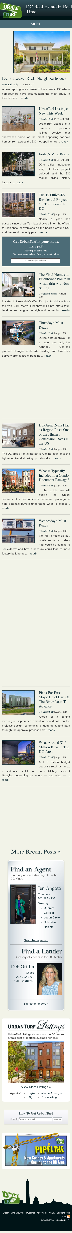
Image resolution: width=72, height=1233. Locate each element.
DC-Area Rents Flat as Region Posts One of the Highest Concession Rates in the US (54, 434)
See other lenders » (36, 1003)
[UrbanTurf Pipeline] (36, 1168)
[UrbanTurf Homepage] (21, 15)
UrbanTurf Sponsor (48, 293)
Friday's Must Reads (54, 153)
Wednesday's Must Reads (52, 523)
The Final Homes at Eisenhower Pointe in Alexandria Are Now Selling (54, 281)
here (45, 250)
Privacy (51, 1213)
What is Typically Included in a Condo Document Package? (54, 475)
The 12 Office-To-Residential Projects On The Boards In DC (53, 201)
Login (31, 1093)
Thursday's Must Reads (51, 325)
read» (24, 98)
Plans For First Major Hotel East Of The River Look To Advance (54, 699)
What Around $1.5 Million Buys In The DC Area (54, 747)
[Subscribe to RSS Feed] (68, 1216)
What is (51, 1093)
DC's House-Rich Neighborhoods (34, 78)
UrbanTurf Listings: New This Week (53, 111)
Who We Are (17, 1213)
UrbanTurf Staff (9, 84)
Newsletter (30, 1213)
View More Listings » (36, 1087)
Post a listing (49, 1097)
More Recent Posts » (36, 851)
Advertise (41, 1213)
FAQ (29, 1097)
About (6, 1213)
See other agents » (36, 940)
